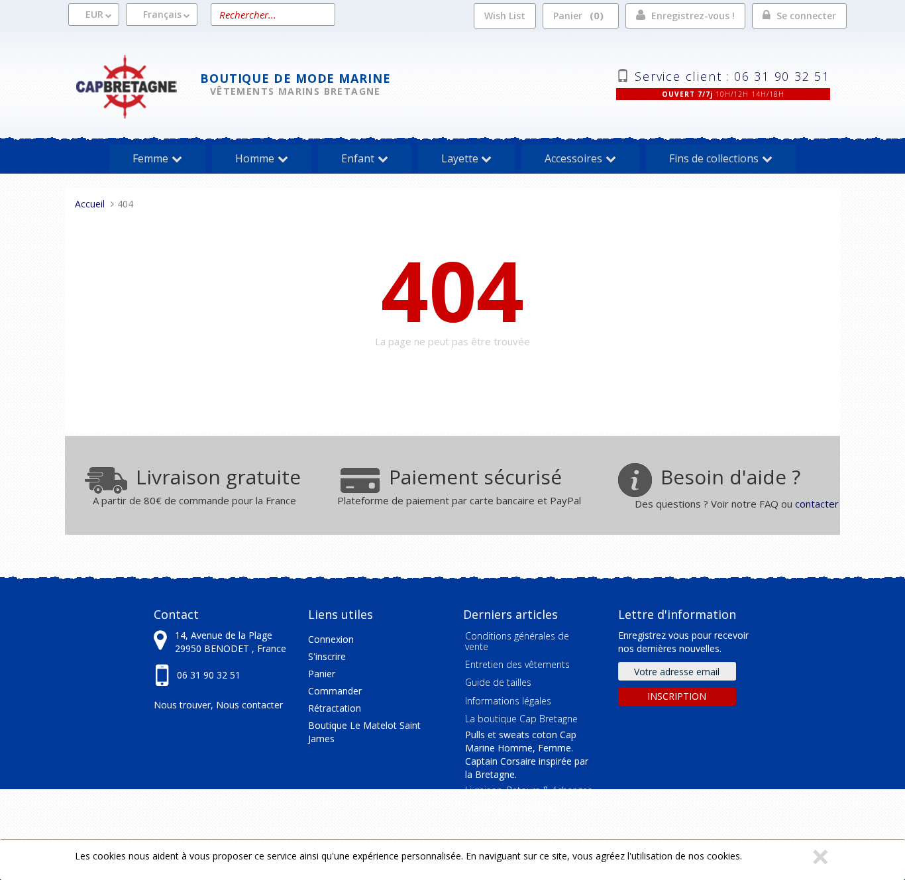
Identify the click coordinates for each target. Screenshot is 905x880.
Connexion (331, 639)
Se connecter (806, 15)
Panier (576, 15)
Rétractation (334, 708)
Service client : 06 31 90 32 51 (732, 75)
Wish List (504, 15)
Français (162, 14)
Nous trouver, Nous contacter (218, 704)
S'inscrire (327, 656)
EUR (94, 14)
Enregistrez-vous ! (693, 15)
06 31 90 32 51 (208, 675)
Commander (335, 691)
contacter (817, 503)
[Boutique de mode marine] (137, 85)
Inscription (676, 696)
